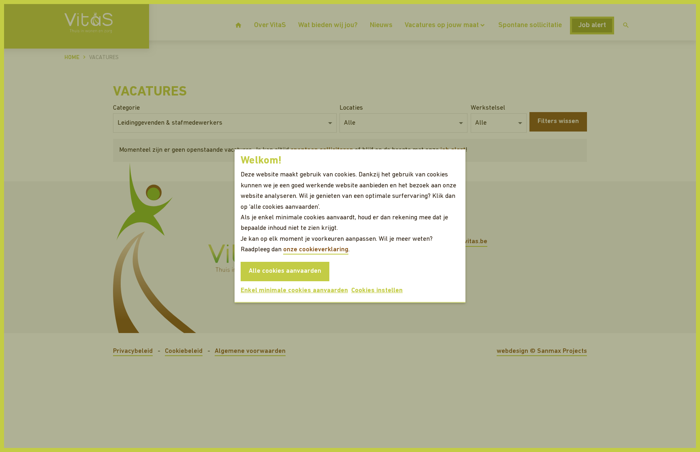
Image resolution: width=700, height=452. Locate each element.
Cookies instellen (377, 290)
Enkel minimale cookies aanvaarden (294, 290)
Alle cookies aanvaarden (285, 271)
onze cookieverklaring (315, 249)
